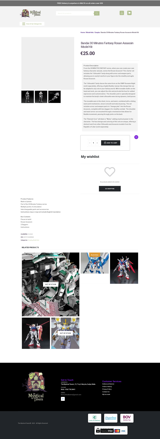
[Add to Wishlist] (136, 137)
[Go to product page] (124, 268)
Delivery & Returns (108, 384)
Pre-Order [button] (101, 282)
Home (83, 32)
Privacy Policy (106, 389)
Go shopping (109, 189)
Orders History (107, 386)
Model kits (89, 32)
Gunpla (97, 32)
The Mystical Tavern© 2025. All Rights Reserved (33, 423)
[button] (32, 24)
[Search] (96, 13)
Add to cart (112, 143)
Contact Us (105, 392)
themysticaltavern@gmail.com (71, 395)
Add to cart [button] (131, 282)
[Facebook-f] (63, 399)
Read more (65, 314)
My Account (106, 394)
